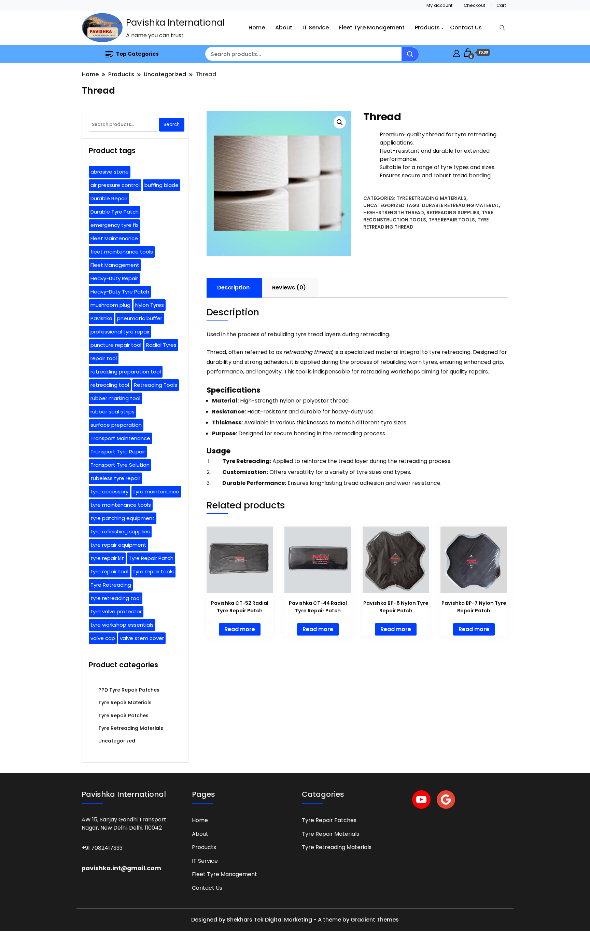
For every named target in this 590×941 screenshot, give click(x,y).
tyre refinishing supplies (120, 531)
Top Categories (137, 53)
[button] (340, 122)
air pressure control (115, 185)
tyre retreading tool (115, 598)
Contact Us (466, 27)
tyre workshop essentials (122, 624)
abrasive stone (109, 171)
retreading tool (109, 384)
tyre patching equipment (122, 518)
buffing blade (161, 185)
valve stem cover (142, 638)
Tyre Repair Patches (123, 715)
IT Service (316, 27)
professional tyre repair (120, 331)
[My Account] (456, 52)
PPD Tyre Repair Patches (128, 689)
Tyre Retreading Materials (431, 198)
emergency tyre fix (114, 225)
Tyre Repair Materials (125, 702)
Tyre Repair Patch (151, 558)
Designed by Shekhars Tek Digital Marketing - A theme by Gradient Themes (295, 920)
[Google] (446, 799)
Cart (501, 5)
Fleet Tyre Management (372, 27)
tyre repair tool (109, 571)
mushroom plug (110, 305)
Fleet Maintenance (114, 238)
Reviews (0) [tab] (289, 287)
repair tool (103, 358)
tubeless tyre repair (115, 478)
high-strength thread (393, 212)
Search (172, 124)
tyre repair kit (107, 558)
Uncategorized (384, 205)
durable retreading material (460, 205)
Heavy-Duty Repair (114, 278)
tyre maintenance (156, 491)
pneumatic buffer (139, 318)
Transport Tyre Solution (120, 464)
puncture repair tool (115, 345)
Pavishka (101, 318)
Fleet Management (114, 265)
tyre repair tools (452, 219)
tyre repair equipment (118, 544)
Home (257, 27)
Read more (239, 629)
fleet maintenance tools (121, 251)
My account (439, 5)
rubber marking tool (115, 398)
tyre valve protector (116, 611)
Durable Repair (108, 198)
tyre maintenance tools (120, 504)
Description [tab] (233, 287)
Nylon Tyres (149, 305)
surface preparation (116, 424)
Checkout (474, 5)
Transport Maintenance (120, 438)
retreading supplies (452, 212)
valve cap (102, 638)
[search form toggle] (502, 28)
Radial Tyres (161, 345)
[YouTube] (421, 799)
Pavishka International (175, 22)
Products (427, 27)
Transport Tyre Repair (117, 451)
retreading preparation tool (125, 371)
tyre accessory (109, 491)
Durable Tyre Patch (114, 211)
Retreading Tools (155, 384)
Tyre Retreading (110, 584)
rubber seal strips (112, 411)
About (283, 27)
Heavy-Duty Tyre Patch (119, 291)
